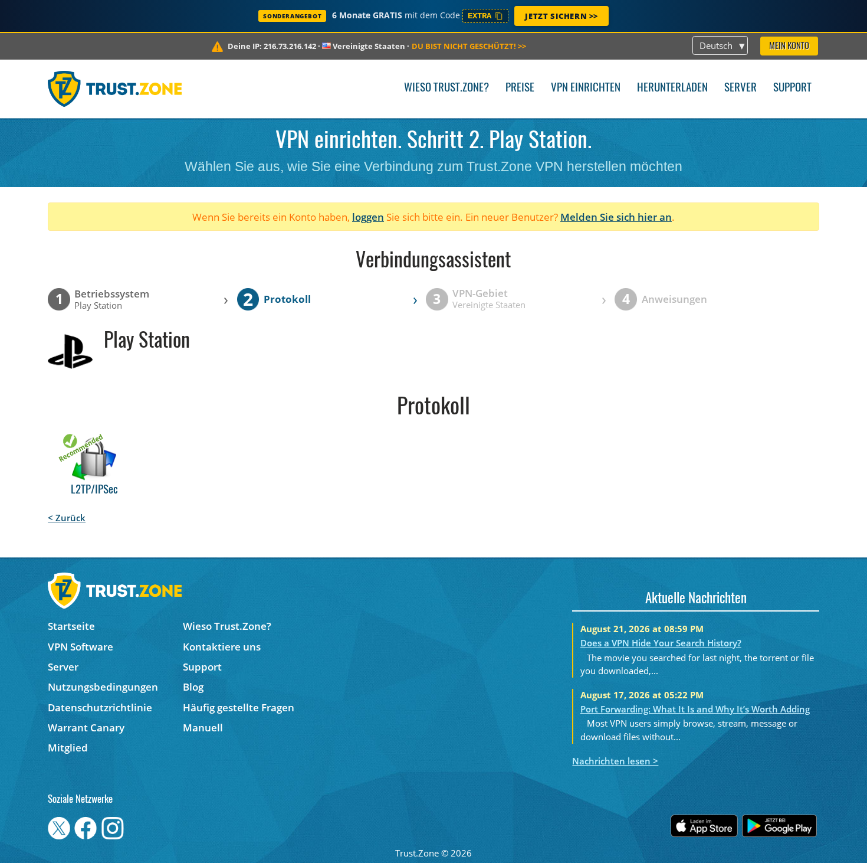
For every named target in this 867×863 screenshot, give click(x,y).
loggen (368, 217)
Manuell (203, 727)
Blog (193, 687)
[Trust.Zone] (115, 88)
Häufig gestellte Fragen (238, 707)
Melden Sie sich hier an (616, 217)
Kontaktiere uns (222, 646)
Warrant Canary (86, 727)
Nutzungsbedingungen (103, 687)
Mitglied (68, 747)
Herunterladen (672, 88)
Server (740, 88)
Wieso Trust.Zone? (446, 88)
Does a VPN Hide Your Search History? (660, 643)
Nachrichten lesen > (615, 761)
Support (792, 88)
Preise (519, 88)
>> (469, 46)
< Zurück (67, 518)
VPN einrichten (585, 88)
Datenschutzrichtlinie (100, 707)
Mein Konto (789, 46)
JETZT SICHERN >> (561, 16)
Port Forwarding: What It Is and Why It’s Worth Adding (695, 709)
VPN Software (80, 646)
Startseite (71, 626)
